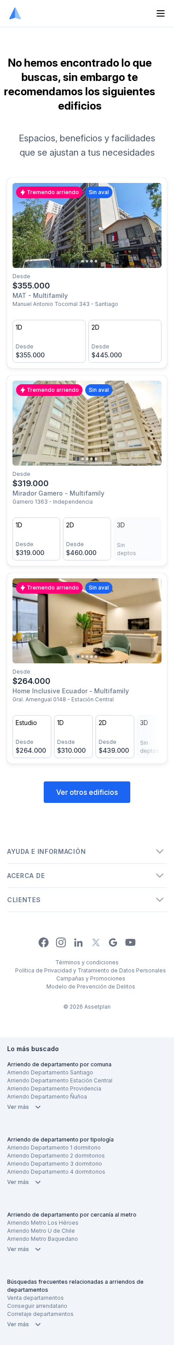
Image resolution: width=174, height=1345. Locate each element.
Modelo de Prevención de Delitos (90, 986)
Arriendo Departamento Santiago (50, 1072)
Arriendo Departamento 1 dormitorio (54, 1147)
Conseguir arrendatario (37, 1306)
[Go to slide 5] (96, 261)
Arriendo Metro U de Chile (41, 1230)
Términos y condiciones (87, 962)
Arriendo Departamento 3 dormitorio (54, 1163)
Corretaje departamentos (40, 1314)
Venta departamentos (35, 1297)
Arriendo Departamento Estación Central (59, 1080)
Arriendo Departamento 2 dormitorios (56, 1155)
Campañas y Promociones (90, 978)
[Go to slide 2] (82, 261)
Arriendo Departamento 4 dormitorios (56, 1171)
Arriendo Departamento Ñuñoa (47, 1096)
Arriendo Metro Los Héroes (43, 1222)
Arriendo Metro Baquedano (42, 1238)
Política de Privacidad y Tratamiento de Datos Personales (90, 970)
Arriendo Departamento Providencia (54, 1088)
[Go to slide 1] (78, 261)
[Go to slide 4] (91, 261)
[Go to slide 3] (87, 261)
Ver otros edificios (87, 792)
